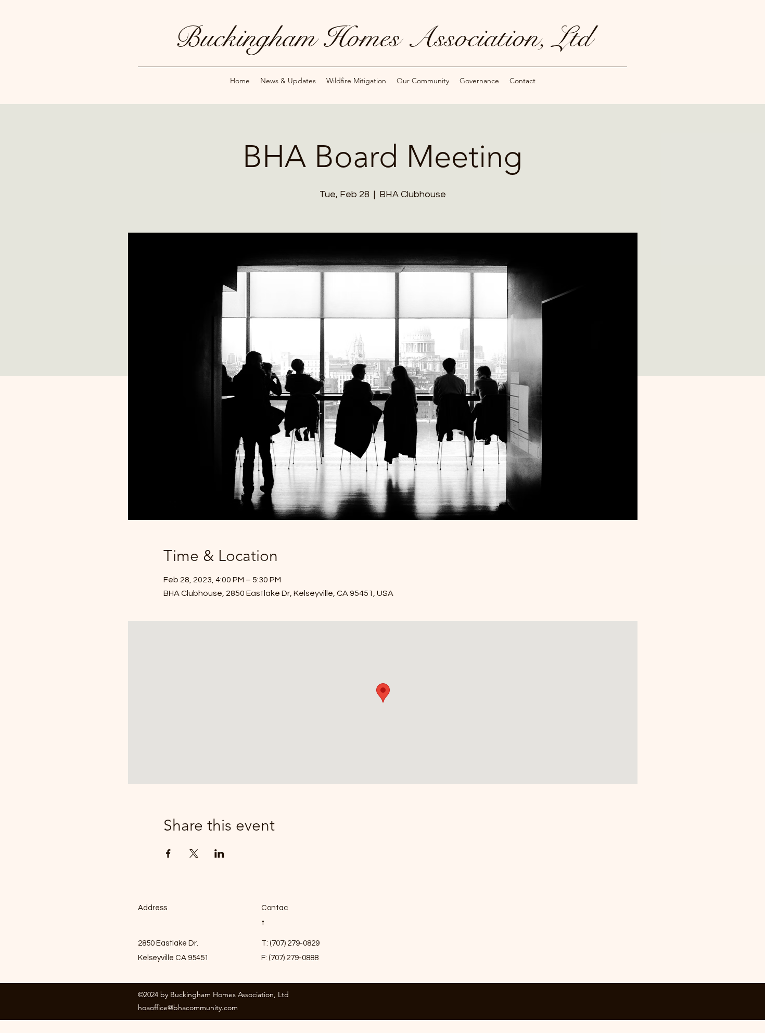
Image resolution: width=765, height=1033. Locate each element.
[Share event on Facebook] (168, 853)
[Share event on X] (194, 853)
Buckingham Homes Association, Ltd (382, 37)
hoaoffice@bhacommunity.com (188, 1007)
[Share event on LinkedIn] (219, 853)
